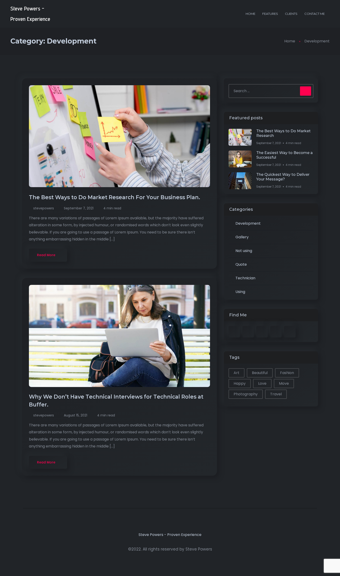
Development (248, 223)
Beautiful (260, 372)
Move (284, 383)
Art (236, 372)
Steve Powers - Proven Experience (30, 13)
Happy (240, 383)
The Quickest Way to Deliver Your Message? (282, 176)
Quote (241, 264)
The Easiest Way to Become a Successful (284, 155)
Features (270, 14)
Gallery (242, 237)
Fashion (287, 372)
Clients (291, 14)
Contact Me (314, 14)
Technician (245, 278)
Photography (246, 394)
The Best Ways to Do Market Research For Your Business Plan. (115, 197)
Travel (276, 394)
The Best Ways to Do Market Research (283, 133)
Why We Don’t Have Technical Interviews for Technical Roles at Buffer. (116, 400)
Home (250, 14)
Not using (243, 250)
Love (262, 383)
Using (240, 291)
